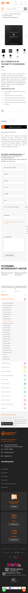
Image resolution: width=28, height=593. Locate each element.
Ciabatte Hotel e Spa (5, 367)
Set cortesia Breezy (6, 347)
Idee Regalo (3, 408)
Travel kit (4, 354)
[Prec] (2, 35)
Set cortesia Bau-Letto (7, 312)
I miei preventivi (4, 476)
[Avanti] (25, 35)
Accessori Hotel (6, 356)
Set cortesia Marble (6, 325)
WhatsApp (27, 209)
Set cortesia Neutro (6, 345)
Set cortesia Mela (6, 316)
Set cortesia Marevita (7, 334)
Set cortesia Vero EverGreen (8, 323)
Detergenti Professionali (5, 400)
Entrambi (27, 211)
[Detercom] (5, 3)
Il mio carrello (4, 472)
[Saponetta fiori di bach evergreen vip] (7, 278)
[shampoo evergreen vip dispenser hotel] (21, 278)
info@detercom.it (8, 456)
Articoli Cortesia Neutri (7, 307)
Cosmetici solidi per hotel (7, 305)
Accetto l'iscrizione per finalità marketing (26, 229)
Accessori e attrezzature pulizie (7, 404)
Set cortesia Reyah (6, 332)
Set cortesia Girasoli (6, 343)
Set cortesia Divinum (7, 338)
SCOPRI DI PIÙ (14, 524)
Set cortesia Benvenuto (7, 350)
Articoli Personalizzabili (5, 363)
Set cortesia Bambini (7, 309)
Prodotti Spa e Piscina (5, 383)
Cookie (12, 552)
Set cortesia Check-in (7, 327)
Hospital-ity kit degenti (7, 352)
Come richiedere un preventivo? (8, 483)
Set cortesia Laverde (6, 336)
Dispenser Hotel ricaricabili (8, 303)
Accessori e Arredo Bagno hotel (7, 375)
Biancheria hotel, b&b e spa (6, 371)
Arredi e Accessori (4, 379)
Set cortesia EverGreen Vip (8, 321)
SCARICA (14, 506)
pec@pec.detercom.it (9, 452)
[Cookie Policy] (24, 590)
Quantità (3, 121)
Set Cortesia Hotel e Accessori (7, 299)
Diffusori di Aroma (6, 359)
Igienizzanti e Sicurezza (5, 391)
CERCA (25, 8)
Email (26, 207)
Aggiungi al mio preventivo (15, 127)
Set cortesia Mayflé (6, 330)
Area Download (4, 469)
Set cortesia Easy (6, 341)
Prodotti (4, 295)
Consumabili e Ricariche (5, 396)
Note (2, 111)
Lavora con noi (4, 487)
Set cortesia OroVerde (7, 318)
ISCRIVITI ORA (8, 423)
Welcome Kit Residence (7, 314)
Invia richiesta (9, 255)
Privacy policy (4, 480)
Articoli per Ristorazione (5, 387)
